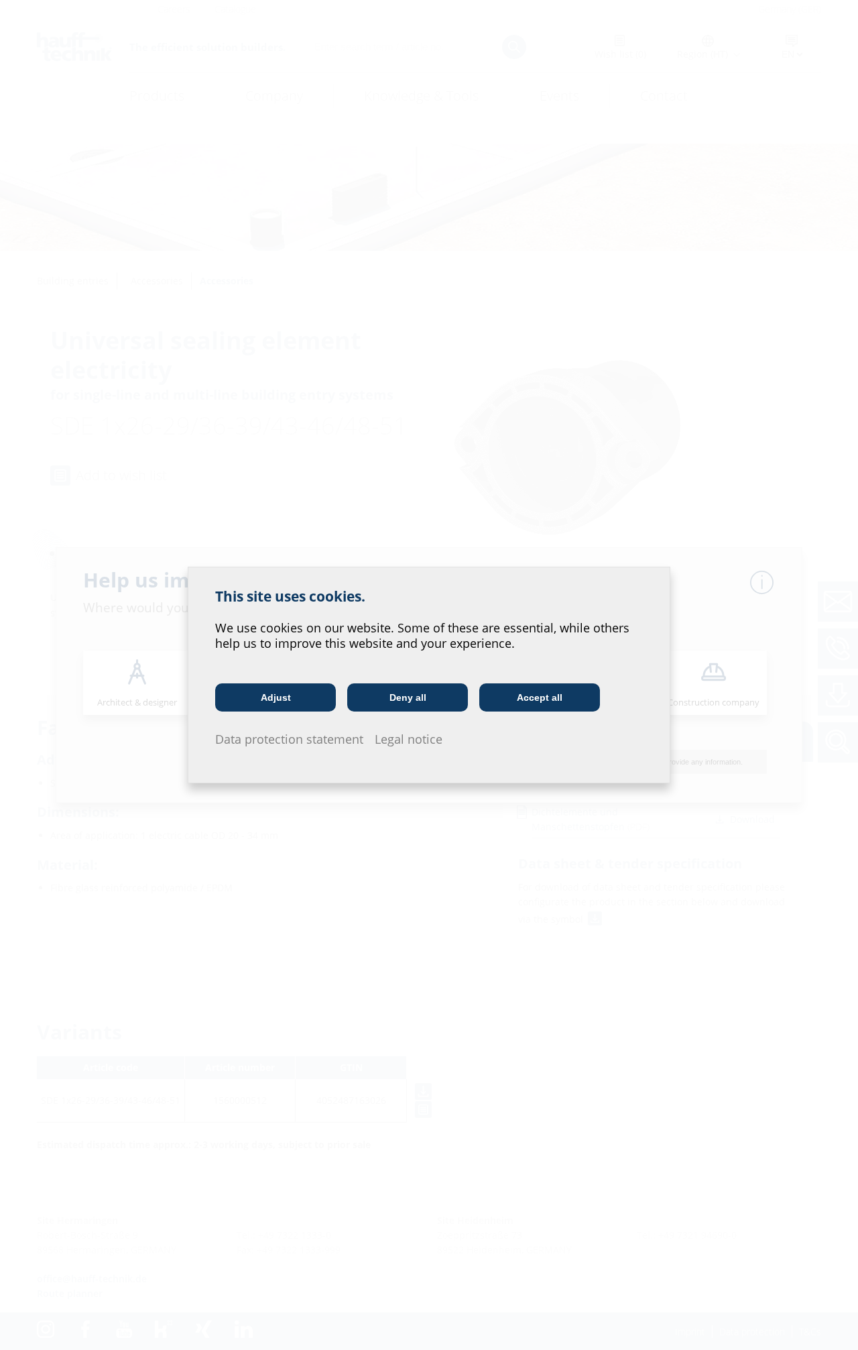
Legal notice (408, 739)
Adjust (276, 697)
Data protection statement (289, 739)
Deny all (407, 697)
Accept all (539, 697)
